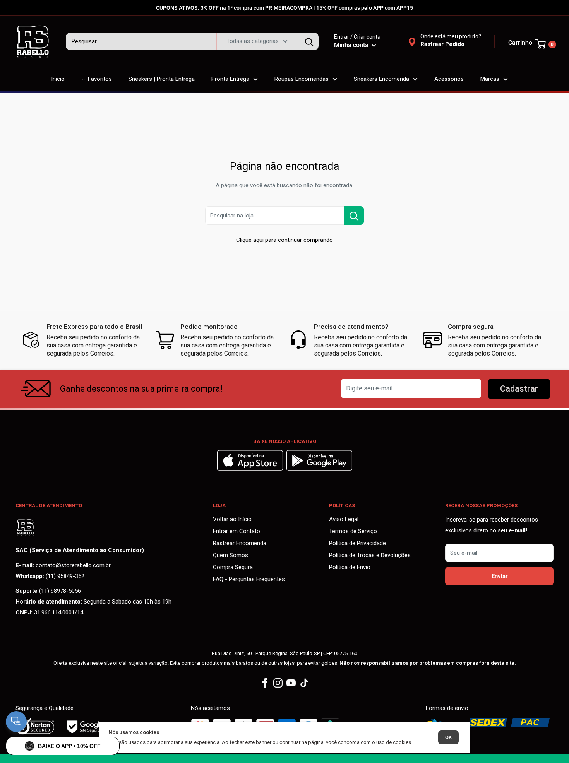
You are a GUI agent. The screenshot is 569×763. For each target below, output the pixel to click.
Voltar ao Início (232, 519)
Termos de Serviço (353, 531)
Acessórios (449, 78)
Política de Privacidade (357, 543)
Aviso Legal (343, 519)
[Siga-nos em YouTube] (291, 683)
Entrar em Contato (236, 531)
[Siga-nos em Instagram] (278, 683)
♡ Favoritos (96, 78)
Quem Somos (230, 555)
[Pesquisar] (309, 41)
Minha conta (352, 45)
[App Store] (251, 468)
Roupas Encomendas (301, 78)
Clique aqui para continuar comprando (284, 239)
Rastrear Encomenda (239, 543)
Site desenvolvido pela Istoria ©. (284, 758)
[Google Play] (319, 468)
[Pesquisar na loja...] (354, 215)
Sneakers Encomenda (381, 78)
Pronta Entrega (230, 78)
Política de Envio (349, 567)
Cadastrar (519, 388)
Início (58, 78)
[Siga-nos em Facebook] (264, 683)
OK (448, 737)
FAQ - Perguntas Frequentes (249, 579)
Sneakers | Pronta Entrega (162, 78)
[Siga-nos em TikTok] (304, 683)
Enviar (499, 576)
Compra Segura (233, 567)
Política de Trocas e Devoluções (370, 555)
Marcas (489, 78)
